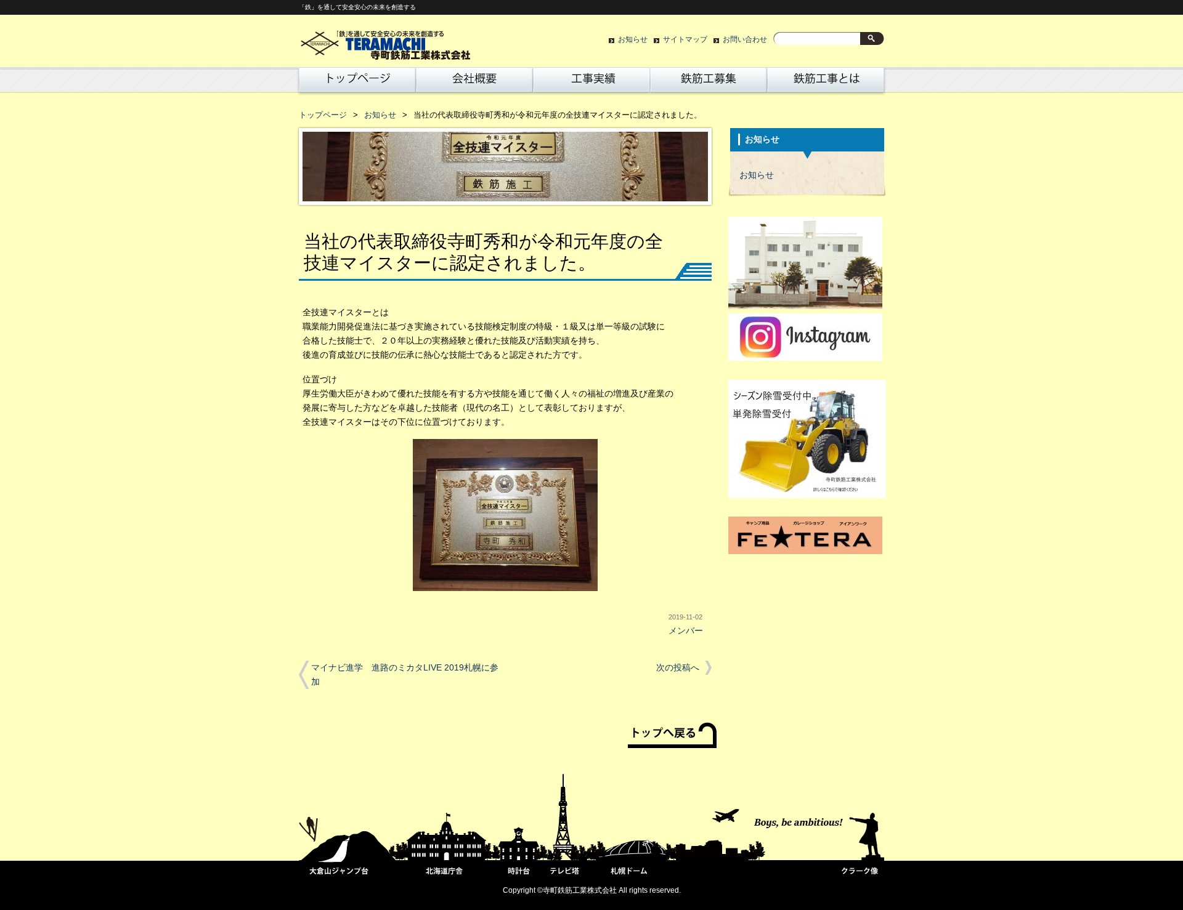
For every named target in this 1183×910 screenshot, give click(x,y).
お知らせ (633, 39)
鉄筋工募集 (708, 83)
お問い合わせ (745, 39)
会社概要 (474, 83)
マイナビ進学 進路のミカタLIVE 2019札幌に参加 (404, 675)
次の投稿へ (677, 667)
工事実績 (591, 83)
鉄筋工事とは (825, 83)
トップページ (354, 83)
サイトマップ (685, 39)
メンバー (686, 630)
